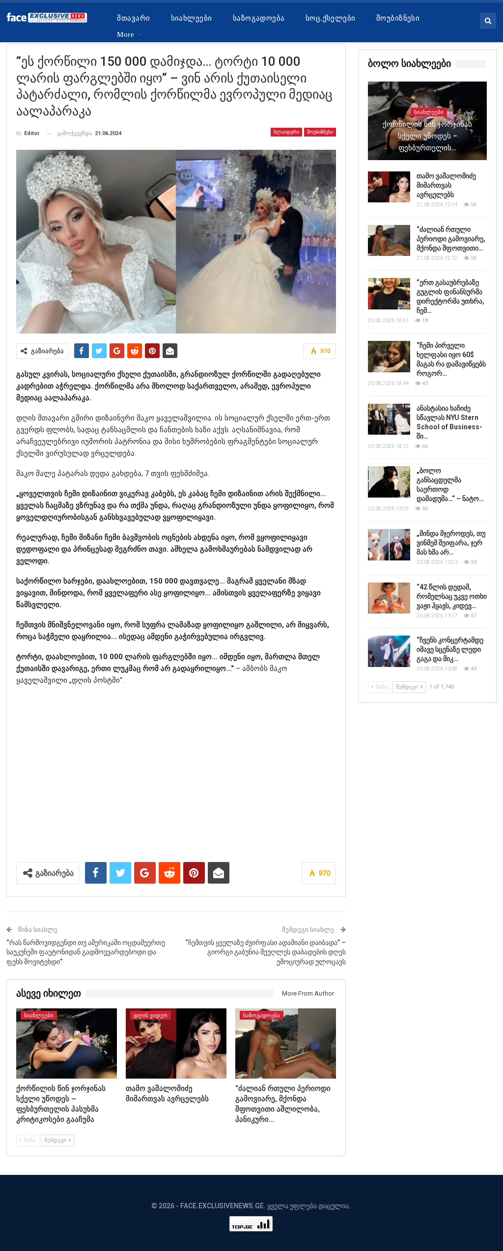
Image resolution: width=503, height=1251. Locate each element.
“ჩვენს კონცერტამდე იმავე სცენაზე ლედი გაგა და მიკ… (450, 649)
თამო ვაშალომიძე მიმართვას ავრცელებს (446, 185)
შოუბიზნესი (398, 18)
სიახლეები (191, 18)
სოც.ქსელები (331, 18)
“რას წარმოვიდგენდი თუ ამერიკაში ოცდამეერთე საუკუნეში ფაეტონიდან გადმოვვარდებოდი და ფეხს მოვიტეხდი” (85, 952)
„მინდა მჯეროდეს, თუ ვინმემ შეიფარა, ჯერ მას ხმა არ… (451, 542)
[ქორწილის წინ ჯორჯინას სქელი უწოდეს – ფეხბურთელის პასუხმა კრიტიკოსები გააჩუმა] (66, 1043)
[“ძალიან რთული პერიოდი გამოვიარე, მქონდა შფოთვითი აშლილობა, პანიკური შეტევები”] (285, 1043)
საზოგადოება (259, 18)
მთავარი (133, 18)
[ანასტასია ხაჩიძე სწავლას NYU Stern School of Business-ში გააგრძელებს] (389, 419)
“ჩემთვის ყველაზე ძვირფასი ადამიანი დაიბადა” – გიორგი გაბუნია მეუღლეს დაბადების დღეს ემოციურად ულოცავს (265, 952)
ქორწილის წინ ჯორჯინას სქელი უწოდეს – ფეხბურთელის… (427, 136)
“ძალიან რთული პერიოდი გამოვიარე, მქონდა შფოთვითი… (451, 238)
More (125, 34)
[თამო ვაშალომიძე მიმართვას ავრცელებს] (176, 1043)
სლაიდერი (286, 132)
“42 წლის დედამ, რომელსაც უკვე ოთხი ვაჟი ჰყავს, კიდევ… (452, 596)
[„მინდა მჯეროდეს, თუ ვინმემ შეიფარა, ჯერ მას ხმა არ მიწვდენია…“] (389, 544)
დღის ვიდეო (151, 1015)
